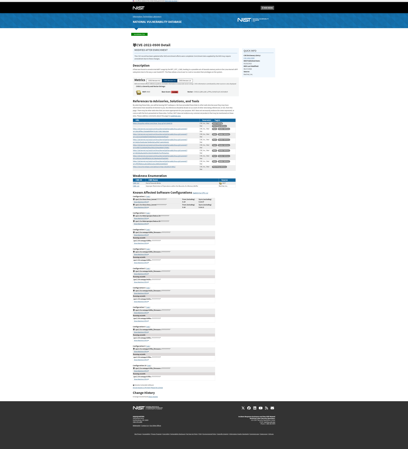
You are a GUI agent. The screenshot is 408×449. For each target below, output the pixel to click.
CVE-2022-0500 (249, 58)
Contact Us (145, 426)
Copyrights (166, 434)
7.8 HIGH (174, 92)
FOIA (200, 434)
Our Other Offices (155, 426)
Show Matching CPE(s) (141, 202)
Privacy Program (156, 434)
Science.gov (264, 434)
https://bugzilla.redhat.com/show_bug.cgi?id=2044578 (152, 123)
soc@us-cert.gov (269, 422)
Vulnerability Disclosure (177, 434)
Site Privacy (138, 434)
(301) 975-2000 (137, 422)
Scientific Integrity (222, 434)
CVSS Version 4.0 (154, 81)
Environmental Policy (209, 434)
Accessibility (146, 434)
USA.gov (271, 434)
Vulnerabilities (139, 34)
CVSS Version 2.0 (185, 81)
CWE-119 (136, 186)
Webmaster (136, 426)
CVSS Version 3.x (170, 81)
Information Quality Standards (239, 434)
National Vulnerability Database (157, 22)
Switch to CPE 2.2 (200, 193)
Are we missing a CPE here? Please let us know (148, 388)
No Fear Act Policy (192, 434)
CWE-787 (136, 183)
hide (148, 197)
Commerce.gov (254, 434)
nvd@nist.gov (175, 116)
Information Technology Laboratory (147, 16)
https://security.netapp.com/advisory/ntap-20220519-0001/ (154, 167)
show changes (153, 397)
